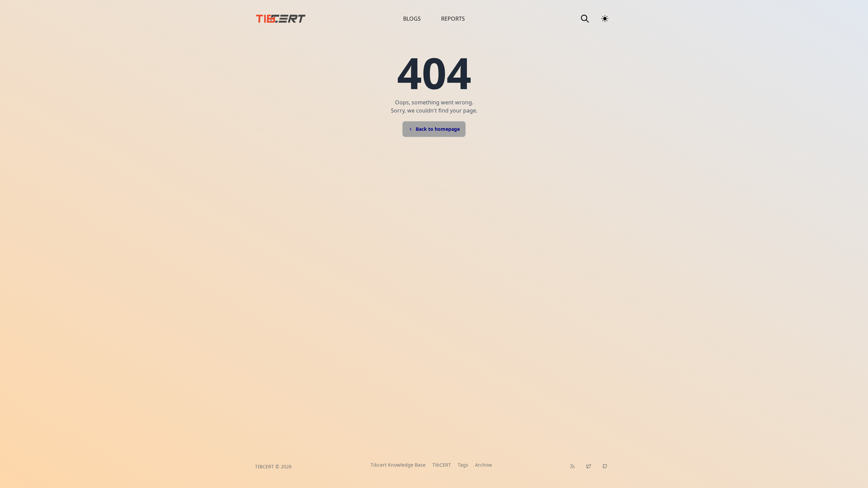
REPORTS (453, 18)
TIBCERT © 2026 (273, 466)
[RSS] (572, 466)
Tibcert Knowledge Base (398, 465)
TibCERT (441, 465)
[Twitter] (588, 466)
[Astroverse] (299, 18)
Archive (483, 465)
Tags (463, 465)
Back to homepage (438, 129)
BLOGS (412, 18)
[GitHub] (605, 466)
